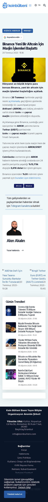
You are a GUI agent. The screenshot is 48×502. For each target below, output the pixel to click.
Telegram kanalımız (21, 206)
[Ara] (44, 5)
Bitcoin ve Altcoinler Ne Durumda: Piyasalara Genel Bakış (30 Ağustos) (29, 359)
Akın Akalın (16, 241)
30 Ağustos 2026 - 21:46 (27, 318)
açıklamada (14, 101)
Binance (29, 185)
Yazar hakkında (13, 250)
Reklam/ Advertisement (24, 469)
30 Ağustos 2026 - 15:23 (27, 335)
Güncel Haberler (12, 30)
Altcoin (19, 185)
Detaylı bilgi (24, 487)
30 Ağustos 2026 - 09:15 (27, 365)
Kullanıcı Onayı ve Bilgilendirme (24, 462)
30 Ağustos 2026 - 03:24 (27, 384)
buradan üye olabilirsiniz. (28, 178)
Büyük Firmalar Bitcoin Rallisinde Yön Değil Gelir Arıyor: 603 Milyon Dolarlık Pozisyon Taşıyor (30, 327)
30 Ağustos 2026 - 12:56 (27, 351)
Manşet (28, 30)
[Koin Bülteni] (14, 3)
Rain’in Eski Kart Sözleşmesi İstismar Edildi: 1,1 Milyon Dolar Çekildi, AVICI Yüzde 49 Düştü (29, 376)
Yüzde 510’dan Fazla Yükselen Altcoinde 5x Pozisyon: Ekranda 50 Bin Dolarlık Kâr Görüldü (29, 344)
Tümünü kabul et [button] (14, 494)
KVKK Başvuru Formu (24, 465)
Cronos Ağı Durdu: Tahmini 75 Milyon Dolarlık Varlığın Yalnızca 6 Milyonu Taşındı (29, 311)
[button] (30, 5)
